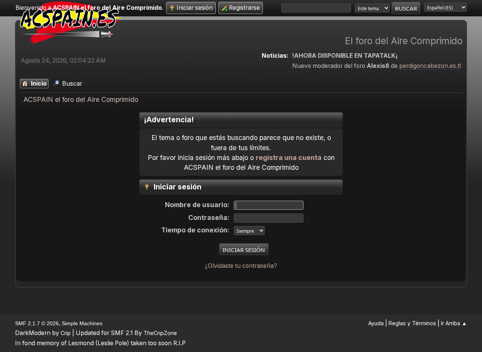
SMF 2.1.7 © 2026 (37, 323)
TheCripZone (160, 333)
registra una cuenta (289, 157)
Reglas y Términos (412, 323)
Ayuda (376, 323)
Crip (66, 333)
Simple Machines (82, 323)
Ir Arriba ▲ (454, 323)
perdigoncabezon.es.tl (430, 65)
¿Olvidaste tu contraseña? (241, 265)
